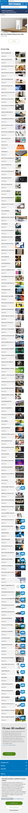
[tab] (4, 1)
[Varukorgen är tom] (26, 4)
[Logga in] (23, 4)
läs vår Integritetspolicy (18, 798)
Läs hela (14, 41)
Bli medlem (9, 753)
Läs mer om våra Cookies (7, 798)
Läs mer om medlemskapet (9, 745)
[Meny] (1, 4)
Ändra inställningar (14, 810)
